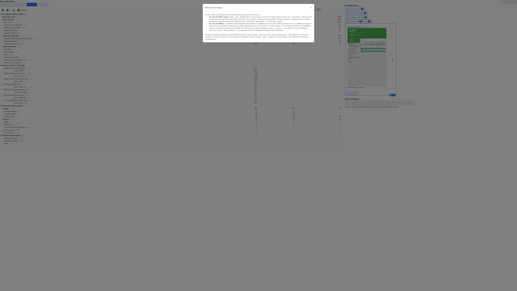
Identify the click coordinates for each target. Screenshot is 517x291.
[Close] (311, 7)
